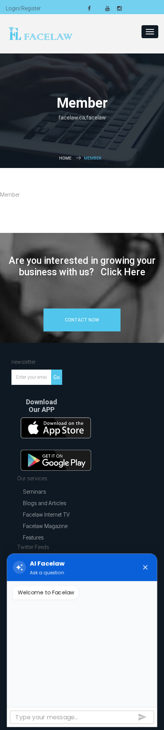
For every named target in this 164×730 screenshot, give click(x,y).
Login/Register (23, 8)
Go (56, 377)
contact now (82, 320)
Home (65, 158)
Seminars (34, 492)
